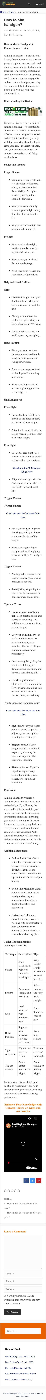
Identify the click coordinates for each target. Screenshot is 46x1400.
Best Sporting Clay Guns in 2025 (20, 1356)
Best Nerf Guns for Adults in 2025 (20, 1373)
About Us (39, 1393)
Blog (11, 12)
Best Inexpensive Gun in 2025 (18, 1379)
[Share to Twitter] (32, 1182)
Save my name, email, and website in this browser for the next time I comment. (22, 1299)
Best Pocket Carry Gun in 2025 (19, 1362)
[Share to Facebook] (26, 1182)
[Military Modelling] (8, 4)
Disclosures (24, 1396)
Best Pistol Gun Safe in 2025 (18, 1367)
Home (3, 12)
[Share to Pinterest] (38, 1182)
